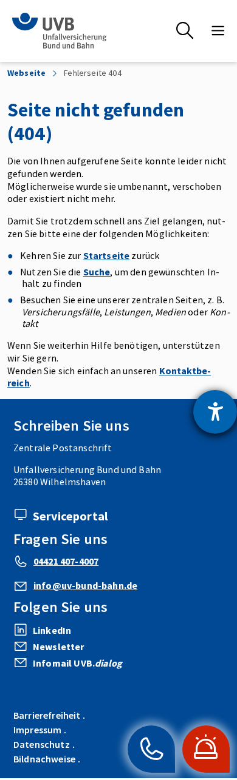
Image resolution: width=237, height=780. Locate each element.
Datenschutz (41, 744)
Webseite (26, 73)
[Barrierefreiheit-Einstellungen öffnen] (215, 412)
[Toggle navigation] (218, 31)
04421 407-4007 (65, 561)
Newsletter (58, 646)
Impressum (37, 730)
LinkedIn (52, 630)
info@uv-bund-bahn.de (85, 585)
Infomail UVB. (77, 663)
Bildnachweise (44, 759)
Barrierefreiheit (47, 715)
